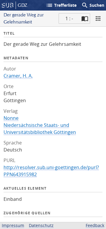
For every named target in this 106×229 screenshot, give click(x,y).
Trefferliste (61, 5)
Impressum (13, 225)
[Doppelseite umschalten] (85, 18)
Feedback (95, 225)
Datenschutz (41, 225)
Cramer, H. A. (18, 76)
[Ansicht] (98, 18)
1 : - (69, 18)
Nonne (11, 118)
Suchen (92, 5)
